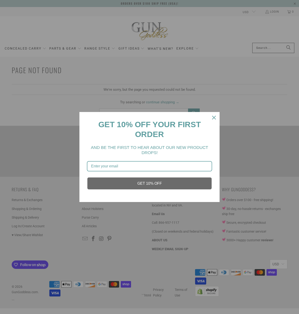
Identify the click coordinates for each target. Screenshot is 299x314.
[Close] (214, 117)
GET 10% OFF (149, 183)
